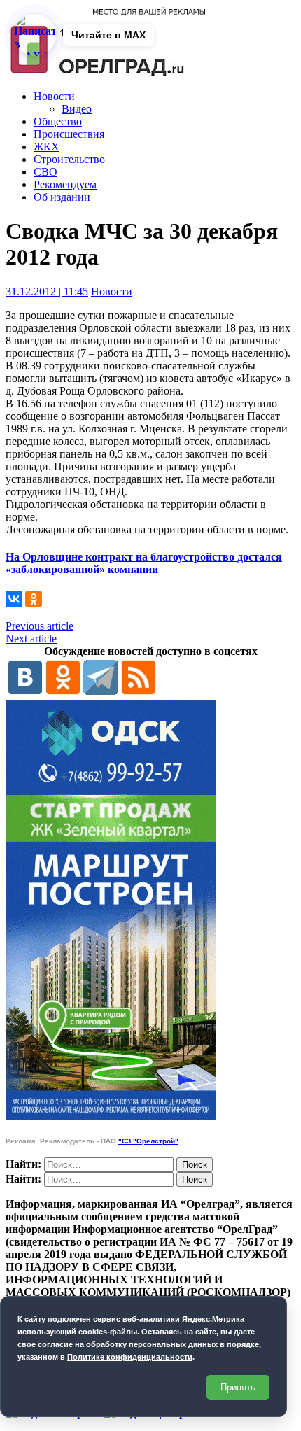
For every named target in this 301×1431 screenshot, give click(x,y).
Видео (77, 109)
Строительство (69, 159)
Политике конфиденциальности (129, 1357)
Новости (54, 96)
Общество (58, 121)
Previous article (40, 626)
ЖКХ (46, 147)
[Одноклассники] (33, 599)
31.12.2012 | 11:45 (47, 291)
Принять (237, 1387)
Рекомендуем (65, 184)
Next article (31, 638)
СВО (45, 172)
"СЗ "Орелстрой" (148, 1141)
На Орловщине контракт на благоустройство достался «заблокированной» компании (144, 563)
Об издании (62, 197)
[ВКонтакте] (14, 599)
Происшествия (69, 134)
